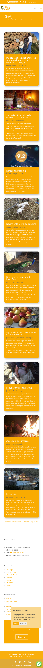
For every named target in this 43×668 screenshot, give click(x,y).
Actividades (19, 444)
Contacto (9, 577)
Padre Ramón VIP (11, 601)
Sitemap (8, 580)
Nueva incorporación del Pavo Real (19, 278)
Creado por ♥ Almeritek (23, 665)
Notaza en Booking (16, 170)
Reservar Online (11, 572)
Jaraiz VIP (9, 599)
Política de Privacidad (26, 654)
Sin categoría (29, 338)
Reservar (22, 637)
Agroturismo (20, 227)
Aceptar (16, 623)
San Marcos (10, 609)
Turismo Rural (21, 65)
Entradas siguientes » (31, 522)
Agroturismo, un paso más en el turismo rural (21, 333)
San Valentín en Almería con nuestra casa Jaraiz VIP (20, 116)
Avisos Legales (12, 654)
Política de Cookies (12, 575)
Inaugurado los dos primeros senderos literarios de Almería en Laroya (21, 60)
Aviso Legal (9, 570)
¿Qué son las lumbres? (17, 440)
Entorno (8, 585)
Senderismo (10, 588)
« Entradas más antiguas (12, 522)
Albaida (8, 612)
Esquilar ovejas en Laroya (19, 387)
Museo (8, 614)
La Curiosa (9, 604)
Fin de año (11, 493)
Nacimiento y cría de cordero (21, 223)
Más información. (24, 619)
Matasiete (9, 606)
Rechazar (23, 623)
